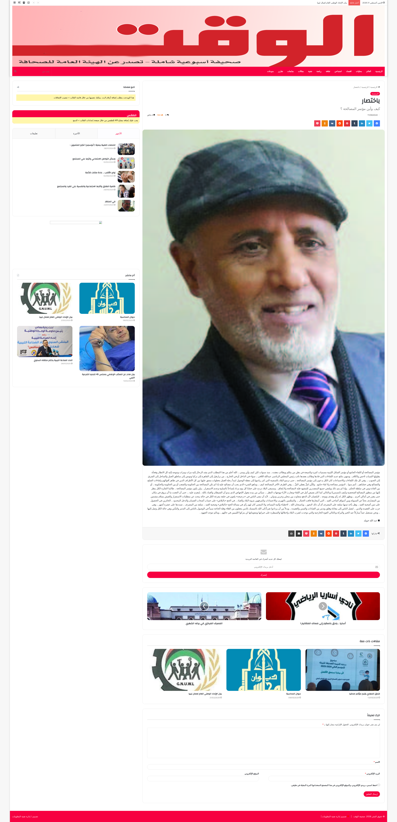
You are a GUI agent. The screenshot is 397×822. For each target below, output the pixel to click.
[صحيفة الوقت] (198, 36)
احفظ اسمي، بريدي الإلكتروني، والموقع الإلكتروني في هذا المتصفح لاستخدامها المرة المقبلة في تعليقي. (334, 785)
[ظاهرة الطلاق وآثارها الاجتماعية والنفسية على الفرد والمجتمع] (126, 191)
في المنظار (110, 202)
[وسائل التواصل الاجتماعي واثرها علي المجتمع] (126, 163)
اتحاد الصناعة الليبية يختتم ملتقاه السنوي (329, 2)
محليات (359, 71)
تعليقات (34, 133)
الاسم (377, 762)
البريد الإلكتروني (372, 773)
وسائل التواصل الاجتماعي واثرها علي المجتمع (94, 159)
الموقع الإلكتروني (252, 773)
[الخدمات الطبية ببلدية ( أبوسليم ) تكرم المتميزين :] (126, 149)
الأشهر (118, 133)
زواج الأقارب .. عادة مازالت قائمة (100, 173)
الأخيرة (76, 133)
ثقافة (328, 71)
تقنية (310, 71)
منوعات (270, 71)
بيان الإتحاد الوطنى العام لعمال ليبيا (205, 694)
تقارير (280, 71)
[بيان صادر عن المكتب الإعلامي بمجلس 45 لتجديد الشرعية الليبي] (107, 348)
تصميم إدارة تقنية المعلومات (333, 816)
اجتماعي (338, 71)
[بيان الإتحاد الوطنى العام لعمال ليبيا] (184, 670)
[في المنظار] (126, 205)
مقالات (301, 71)
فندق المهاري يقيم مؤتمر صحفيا (364, 694)
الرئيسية (379, 71)
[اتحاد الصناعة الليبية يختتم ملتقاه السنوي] (44, 341)
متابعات (290, 71)
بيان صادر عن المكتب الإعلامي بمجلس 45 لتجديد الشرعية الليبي (108, 376)
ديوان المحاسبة (293, 694)
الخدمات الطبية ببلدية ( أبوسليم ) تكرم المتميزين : (92, 145)
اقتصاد (349, 71)
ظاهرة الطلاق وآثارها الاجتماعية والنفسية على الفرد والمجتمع (86, 186)
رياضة (319, 71)
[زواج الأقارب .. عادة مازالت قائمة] (126, 177)
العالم (368, 71)
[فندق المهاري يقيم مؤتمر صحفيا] (343, 670)
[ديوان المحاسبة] (263, 670)
